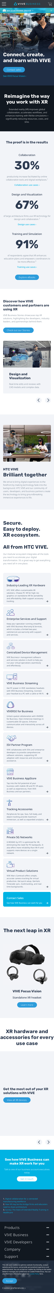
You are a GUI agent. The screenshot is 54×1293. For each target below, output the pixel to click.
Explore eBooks (27, 277)
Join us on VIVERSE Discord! (19, 10)
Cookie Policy (34, 1274)
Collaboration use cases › (26, 184)
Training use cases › (27, 267)
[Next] (48, 400)
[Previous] (39, 400)
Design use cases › (27, 224)
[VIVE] (27, 4)
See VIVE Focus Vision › (14, 76)
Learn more (27, 1004)
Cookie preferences (13, 1287)
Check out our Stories (18, 330)
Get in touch (27, 1178)
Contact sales (14, 69)
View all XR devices (17, 1100)
